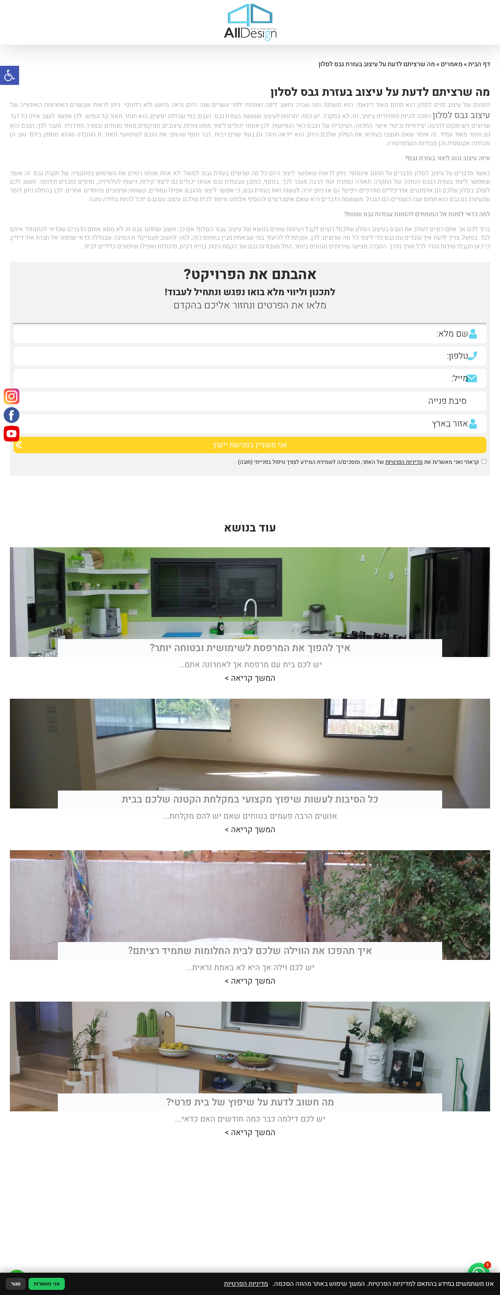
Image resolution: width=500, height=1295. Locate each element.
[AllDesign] (250, 22)
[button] (9, 75)
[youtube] (17, 466)
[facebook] (17, 434)
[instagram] (17, 402)
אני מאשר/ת (47, 1284)
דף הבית (479, 64)
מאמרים (451, 64)
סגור (15, 1284)
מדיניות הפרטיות (404, 459)
